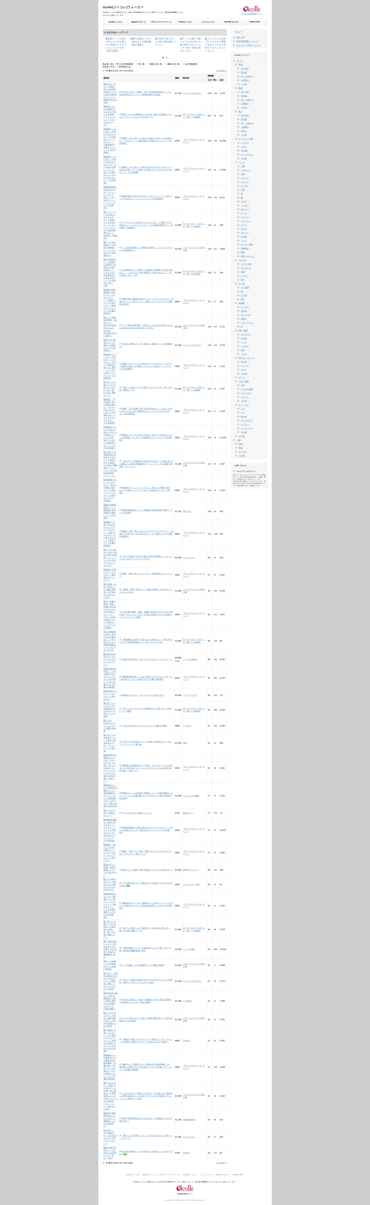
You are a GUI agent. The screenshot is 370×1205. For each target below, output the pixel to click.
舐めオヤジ (188, 813)
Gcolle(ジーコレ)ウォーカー (123, 7)
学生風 (244, 72)
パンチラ (245, 307)
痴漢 (243, 350)
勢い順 (141, 64)
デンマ (244, 225)
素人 (241, 111)
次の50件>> (221, 71)
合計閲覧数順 (191, 64)
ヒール (244, 213)
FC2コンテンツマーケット (161, 22)
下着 (243, 166)
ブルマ (244, 201)
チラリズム (246, 315)
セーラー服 (246, 264)
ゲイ (243, 412)
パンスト (245, 178)
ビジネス (243, 452)
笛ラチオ (187, 511)
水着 (243, 174)
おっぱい (245, 186)
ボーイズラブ (247, 420)
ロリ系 (242, 283)
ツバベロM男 (189, 949)
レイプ (244, 342)
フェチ (242, 162)
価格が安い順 (156, 64)
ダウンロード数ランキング (248, 45)
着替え (244, 319)
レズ (243, 409)
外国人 (244, 131)
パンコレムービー (208, 22)
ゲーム (242, 377)
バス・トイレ (247, 323)
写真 (241, 64)
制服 (243, 272)
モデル (244, 147)
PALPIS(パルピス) (231, 22)
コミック (245, 366)
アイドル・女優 (246, 139)
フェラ (244, 240)
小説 (243, 385)
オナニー (245, 233)
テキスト (245, 397)
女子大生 (245, 68)
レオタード (246, 170)
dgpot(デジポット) (138, 22)
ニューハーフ (247, 428)
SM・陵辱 (243, 330)
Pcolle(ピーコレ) (185, 22)
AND (185, 743)
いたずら (245, 346)
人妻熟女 (245, 80)
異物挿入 (245, 248)
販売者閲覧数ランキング (247, 41)
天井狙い (187, 1040)
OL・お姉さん (247, 76)
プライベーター (190, 695)
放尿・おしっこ (248, 256)
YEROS (186, 1153)
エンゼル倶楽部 (190, 659)
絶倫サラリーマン (191, 870)
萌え (243, 280)
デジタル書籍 (247, 389)
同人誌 (244, 362)
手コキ (244, 229)
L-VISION (187, 1001)
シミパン (245, 182)
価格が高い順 (173, 64)
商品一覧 (240, 37)
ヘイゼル (187, 726)
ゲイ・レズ (244, 405)
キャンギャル (247, 154)
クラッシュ (246, 221)
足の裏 (244, 236)
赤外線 (244, 311)
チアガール (246, 268)
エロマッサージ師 (191, 884)
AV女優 (244, 150)
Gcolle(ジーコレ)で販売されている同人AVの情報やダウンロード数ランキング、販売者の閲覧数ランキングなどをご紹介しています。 (185, 1182)
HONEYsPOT (254, 22)
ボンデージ (246, 334)
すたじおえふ (189, 557)
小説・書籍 (244, 381)
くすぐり (245, 217)
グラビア (245, 143)
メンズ (239, 61)
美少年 (244, 416)
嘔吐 (243, 252)
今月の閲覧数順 (126, 64)
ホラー (244, 369)
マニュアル (246, 393)
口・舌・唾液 (247, 244)
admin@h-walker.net (245, 471)
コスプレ (243, 260)
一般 (238, 440)
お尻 (243, 190)
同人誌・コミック (247, 358)
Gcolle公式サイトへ (253, 14)
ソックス (245, 205)
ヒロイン (245, 276)
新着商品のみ (125, 66)
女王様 (244, 338)
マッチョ (245, 424)
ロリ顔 (244, 295)
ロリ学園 (245, 287)
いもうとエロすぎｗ (192, 93)
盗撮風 (242, 303)
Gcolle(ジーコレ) (115, 22)
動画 (241, 88)
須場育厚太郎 (189, 1120)
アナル (244, 354)
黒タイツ (245, 209)
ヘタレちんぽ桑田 (191, 796)
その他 (244, 84)
